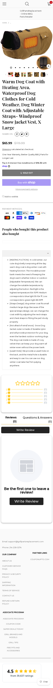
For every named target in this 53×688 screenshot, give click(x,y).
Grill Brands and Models (13, 635)
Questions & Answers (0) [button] (37, 419)
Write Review (25, 430)
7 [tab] (37, 67)
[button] (5, 74)
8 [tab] (41, 67)
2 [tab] (15, 67)
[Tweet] (22, 134)
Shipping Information (8, 583)
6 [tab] (33, 67)
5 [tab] (28, 67)
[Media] (48, 66)
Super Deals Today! (13, 629)
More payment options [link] (27, 189)
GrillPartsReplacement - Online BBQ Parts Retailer (27, 14)
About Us (7, 561)
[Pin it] (26, 134)
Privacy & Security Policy (11, 575)
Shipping (6, 149)
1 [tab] (11, 67)
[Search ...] (27, 4)
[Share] (17, 134)
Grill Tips (13, 642)
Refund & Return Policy (10, 602)
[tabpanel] (26, 48)
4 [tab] (24, 67)
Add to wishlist (11, 196)
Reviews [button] (10, 419)
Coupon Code (13, 624)
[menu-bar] (4, 3)
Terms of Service (11, 590)
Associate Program (13, 619)
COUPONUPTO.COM (39, 559)
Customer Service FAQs (11, 567)
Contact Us (8, 596)
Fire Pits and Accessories (13, 649)
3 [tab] (19, 67)
